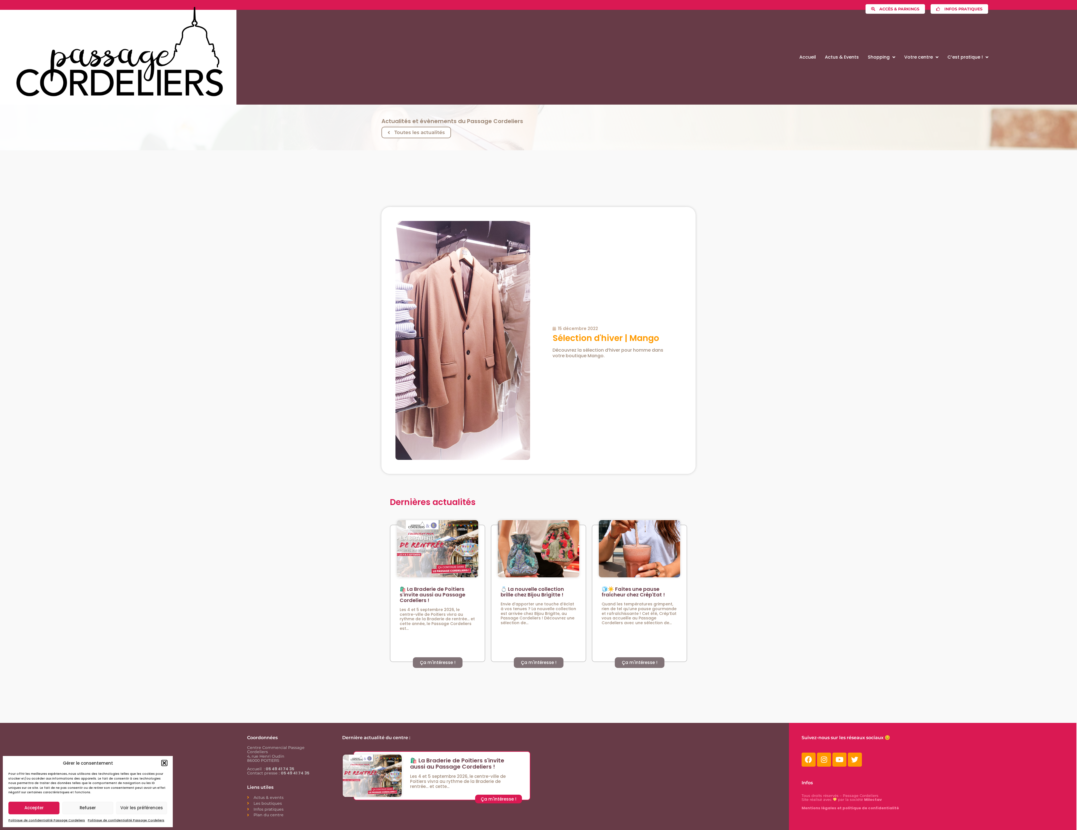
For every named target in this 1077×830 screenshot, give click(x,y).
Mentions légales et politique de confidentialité (850, 808)
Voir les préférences (141, 808)
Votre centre (918, 57)
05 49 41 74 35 (279, 769)
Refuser (88, 808)
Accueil (807, 57)
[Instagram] (824, 760)
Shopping (879, 57)
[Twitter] (855, 760)
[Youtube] (839, 760)
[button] (164, 763)
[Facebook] (809, 760)
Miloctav (873, 799)
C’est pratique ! (965, 57)
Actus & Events (842, 57)
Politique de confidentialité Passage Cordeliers (46, 820)
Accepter (34, 808)
